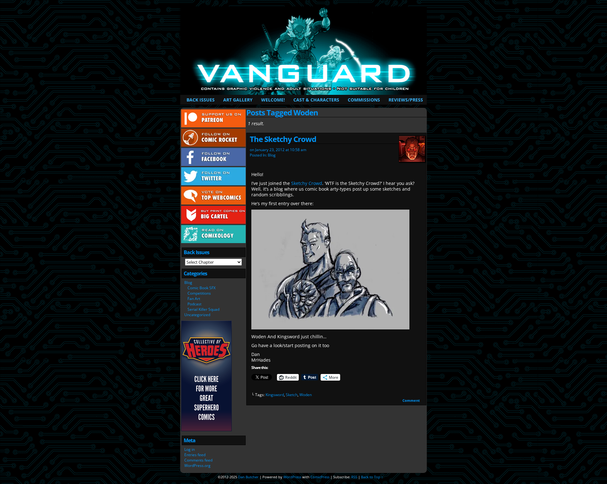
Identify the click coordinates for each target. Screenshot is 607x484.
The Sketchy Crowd (283, 139)
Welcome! (273, 100)
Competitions (199, 293)
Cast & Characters (316, 100)
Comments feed (198, 460)
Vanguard (304, 50)
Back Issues (201, 100)
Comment (411, 400)
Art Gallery (238, 100)
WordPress (292, 477)
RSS (354, 477)
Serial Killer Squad (203, 309)
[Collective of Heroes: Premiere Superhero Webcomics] (206, 429)
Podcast (194, 304)
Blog (188, 282)
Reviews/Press (406, 100)
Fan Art (193, 298)
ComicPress (319, 477)
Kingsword (275, 394)
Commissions (364, 100)
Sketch (291, 394)
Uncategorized (197, 314)
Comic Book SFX (201, 288)
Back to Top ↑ (372, 477)
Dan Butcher (248, 477)
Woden (305, 394)
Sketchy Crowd (306, 183)
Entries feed (194, 454)
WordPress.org (197, 465)
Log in (189, 449)
